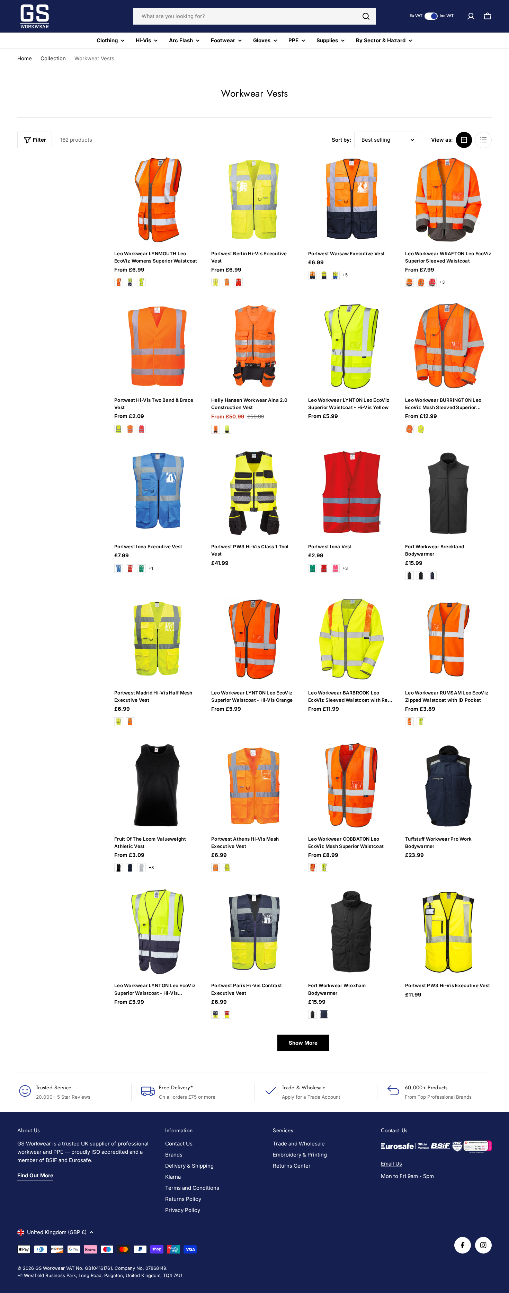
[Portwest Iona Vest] (351, 493)
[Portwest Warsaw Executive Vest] (351, 200)
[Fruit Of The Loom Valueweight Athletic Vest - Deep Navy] (130, 868)
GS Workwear (50, 1268)
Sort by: (341, 139)
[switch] (431, 16)
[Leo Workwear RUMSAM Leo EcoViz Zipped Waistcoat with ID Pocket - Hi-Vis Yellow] (421, 721)
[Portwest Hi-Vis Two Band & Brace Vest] (157, 346)
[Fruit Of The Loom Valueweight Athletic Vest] (157, 785)
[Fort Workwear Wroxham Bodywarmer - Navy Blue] (324, 1014)
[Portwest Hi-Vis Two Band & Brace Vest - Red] (141, 429)
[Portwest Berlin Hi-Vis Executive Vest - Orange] (227, 282)
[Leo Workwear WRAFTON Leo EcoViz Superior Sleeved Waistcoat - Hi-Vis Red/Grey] (432, 282)
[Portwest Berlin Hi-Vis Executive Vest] (254, 200)
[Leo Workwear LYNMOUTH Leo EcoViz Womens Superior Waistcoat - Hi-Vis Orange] (118, 282)
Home (24, 58)
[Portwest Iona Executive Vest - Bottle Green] (141, 568)
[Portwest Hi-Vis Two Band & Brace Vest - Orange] (130, 429)
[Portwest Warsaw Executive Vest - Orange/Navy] (312, 275)
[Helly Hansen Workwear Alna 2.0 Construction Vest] (254, 346)
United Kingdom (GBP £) (57, 1232)
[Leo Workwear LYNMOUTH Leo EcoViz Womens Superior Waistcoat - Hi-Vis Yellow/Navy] (130, 282)
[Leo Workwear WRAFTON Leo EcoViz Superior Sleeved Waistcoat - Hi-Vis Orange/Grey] (409, 282)
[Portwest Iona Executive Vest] (157, 493)
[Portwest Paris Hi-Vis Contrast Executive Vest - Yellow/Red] (227, 1014)
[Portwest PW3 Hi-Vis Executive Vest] (448, 931)
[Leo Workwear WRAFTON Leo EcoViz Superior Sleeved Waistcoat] (448, 200)
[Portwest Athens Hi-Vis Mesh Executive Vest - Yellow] (227, 867)
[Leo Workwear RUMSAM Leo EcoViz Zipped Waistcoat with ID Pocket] (448, 639)
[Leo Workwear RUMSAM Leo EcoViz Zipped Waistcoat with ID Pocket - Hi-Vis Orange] (409, 721)
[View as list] (483, 140)
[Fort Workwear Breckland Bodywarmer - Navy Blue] (432, 575)
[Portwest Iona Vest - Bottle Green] (312, 568)
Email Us (391, 1163)
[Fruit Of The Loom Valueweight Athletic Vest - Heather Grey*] (141, 868)
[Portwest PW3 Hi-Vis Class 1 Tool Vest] (254, 493)
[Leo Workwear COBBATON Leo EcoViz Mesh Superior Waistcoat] (351, 785)
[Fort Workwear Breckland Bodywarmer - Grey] (409, 575)
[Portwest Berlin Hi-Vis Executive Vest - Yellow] (215, 282)
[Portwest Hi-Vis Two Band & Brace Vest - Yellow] (118, 429)
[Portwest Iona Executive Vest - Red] (130, 568)
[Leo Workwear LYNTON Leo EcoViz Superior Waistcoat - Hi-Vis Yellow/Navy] (157, 931)
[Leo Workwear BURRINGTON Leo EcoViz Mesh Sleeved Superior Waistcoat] (448, 346)
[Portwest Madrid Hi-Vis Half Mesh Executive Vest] (157, 639)
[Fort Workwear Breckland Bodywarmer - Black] (421, 575)
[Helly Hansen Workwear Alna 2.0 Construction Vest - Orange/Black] (215, 429)
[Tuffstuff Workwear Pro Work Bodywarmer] (448, 785)
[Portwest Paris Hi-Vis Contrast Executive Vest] (254, 931)
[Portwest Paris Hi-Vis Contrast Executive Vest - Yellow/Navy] (215, 1014)
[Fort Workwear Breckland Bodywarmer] (448, 493)
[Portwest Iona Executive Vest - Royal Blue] (118, 568)
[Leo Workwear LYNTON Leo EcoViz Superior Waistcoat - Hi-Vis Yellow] (351, 346)
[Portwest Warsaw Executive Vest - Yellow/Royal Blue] (335, 275)
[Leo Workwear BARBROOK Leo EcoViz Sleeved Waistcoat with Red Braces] (351, 639)
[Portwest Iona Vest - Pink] (335, 568)
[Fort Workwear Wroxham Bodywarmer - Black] (312, 1014)
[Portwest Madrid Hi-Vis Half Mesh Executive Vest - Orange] (130, 721)
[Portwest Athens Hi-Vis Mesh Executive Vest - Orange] (215, 867)
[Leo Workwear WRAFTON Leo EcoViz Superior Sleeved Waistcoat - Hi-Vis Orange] (421, 282)
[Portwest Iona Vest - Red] (324, 568)
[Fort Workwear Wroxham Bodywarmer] (351, 931)
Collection (53, 58)
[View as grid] (464, 140)
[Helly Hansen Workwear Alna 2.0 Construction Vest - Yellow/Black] (227, 429)
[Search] (366, 16)
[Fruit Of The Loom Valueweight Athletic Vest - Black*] (118, 868)
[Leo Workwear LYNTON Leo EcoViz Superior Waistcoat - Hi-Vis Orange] (254, 639)
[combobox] (254, 16)
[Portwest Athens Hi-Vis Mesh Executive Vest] (254, 785)
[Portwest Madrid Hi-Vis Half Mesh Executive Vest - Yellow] (118, 721)
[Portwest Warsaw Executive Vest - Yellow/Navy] (324, 275)
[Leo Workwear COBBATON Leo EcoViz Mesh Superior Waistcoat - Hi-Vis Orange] (312, 867)
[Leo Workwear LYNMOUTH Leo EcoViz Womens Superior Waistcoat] (157, 200)
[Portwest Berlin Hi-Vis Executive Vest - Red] (238, 282)
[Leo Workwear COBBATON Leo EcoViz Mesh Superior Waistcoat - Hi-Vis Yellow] (324, 867)
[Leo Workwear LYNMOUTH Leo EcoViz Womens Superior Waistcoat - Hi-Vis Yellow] (141, 282)
